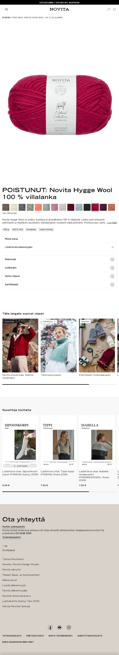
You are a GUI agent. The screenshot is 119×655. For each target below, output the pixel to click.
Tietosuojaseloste (12, 635)
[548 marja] (70, 207)
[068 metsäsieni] (5, 207)
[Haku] (108, 9)
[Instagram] (68, 627)
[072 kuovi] (30, 207)
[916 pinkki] (95, 207)
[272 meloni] (38, 207)
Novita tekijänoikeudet (61, 635)
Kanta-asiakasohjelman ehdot (18, 642)
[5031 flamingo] (54, 207)
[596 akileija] (103, 207)
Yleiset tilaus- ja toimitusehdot (21, 575)
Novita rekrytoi (11, 569)
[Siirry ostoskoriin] (114, 9)
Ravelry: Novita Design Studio (20, 564)
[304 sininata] (46, 207)
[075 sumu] (22, 207)
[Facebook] (50, 627)
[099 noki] (87, 207)
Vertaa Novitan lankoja (16, 606)
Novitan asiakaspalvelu (13, 526)
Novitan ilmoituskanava (16, 595)
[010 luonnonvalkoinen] (13, 207)
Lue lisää (112, 222)
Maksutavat (9, 580)
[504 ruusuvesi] (62, 207)
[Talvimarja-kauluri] (59, 347)
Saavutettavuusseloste (89, 635)
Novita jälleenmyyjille (14, 590)
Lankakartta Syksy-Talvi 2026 (20, 601)
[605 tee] (111, 207)
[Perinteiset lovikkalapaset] (97, 347)
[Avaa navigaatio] (6, 9)
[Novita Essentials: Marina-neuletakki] (20, 349)
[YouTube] (59, 627)
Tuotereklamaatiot (11, 537)
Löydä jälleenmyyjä (14, 585)
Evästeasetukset (35, 635)
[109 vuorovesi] (78, 207)
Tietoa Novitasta (13, 559)
